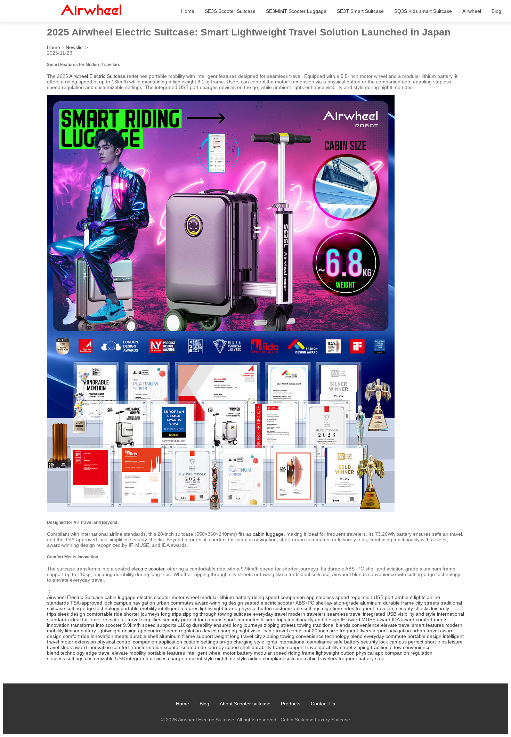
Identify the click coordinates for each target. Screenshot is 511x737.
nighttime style (231, 658)
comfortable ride (104, 614)
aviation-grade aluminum (354, 603)
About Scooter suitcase (245, 703)
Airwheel (471, 11)
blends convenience (358, 625)
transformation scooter (155, 647)
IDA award (403, 619)
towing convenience (302, 636)
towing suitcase (235, 614)
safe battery (346, 642)
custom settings (201, 642)
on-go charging (236, 642)
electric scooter (147, 569)
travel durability (322, 647)
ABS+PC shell (310, 603)
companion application (157, 642)
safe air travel (125, 619)
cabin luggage (268, 534)
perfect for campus (201, 619)
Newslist (75, 47)
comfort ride (76, 636)
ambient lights (410, 597)
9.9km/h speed (139, 625)
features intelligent (187, 653)
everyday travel (270, 614)
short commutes (241, 619)
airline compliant (266, 658)
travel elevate (113, 653)
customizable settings (297, 608)
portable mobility (139, 608)
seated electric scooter (269, 603)
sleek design (71, 614)
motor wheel (185, 597)
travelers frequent (337, 658)
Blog (496, 11)
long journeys (247, 625)
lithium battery (80, 630)
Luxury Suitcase (332, 719)
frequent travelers (375, 608)
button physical (357, 653)
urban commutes (175, 603)
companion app (298, 597)
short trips (436, 642)
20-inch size (325, 630)
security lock (374, 642)
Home (187, 11)
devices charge (166, 658)
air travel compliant (289, 630)
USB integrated (131, 658)
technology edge (78, 653)
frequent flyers (355, 630)
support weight (212, 636)
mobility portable (147, 653)
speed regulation (182, 630)
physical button (255, 608)
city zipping (266, 636)
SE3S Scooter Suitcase (230, 11)
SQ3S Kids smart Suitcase (423, 11)
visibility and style (417, 614)
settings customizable (90, 658)
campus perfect (406, 642)
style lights (265, 642)
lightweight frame (218, 608)
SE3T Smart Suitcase (360, 11)
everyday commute (385, 636)
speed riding (286, 653)
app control (150, 630)
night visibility (252, 630)
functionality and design (313, 619)
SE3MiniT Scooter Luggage (296, 11)
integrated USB (379, 614)
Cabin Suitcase (297, 719)
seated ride (193, 647)
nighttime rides (338, 608)
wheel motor (222, 653)
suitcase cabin (301, 658)
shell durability (255, 647)
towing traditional (315, 625)
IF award (350, 619)
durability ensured (212, 625)
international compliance (305, 642)
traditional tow (386, 647)
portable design (424, 636)
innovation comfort (108, 647)
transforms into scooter (96, 625)
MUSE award (376, 619)
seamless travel (344, 614)
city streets (427, 603)
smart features (428, 625)
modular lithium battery (225, 597)
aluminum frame (177, 636)
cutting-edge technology (92, 608)
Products (290, 703)
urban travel (425, 630)
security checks (413, 608)
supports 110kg (174, 625)
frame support (288, 647)
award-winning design (219, 603)
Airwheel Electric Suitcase (97, 76)
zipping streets (280, 625)
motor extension (78, 642)
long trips (171, 614)
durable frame (398, 603)
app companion (392, 653)
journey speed (223, 647)
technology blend (344, 636)
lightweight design (117, 630)
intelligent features (178, 608)
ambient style (199, 658)
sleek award (73, 647)
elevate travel (396, 625)
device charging (219, 630)
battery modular (254, 653)
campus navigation (134, 603)
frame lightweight (320, 653)
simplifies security (160, 619)
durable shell (144, 636)
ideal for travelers (89, 619)
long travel (241, 636)
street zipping (355, 647)
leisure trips (273, 619)
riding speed (265, 597)
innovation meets (109, 636)
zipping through (199, 614)
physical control (114, 642)
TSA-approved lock (91, 603)
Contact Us (323, 703)
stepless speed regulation (344, 597)
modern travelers (307, 614)
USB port (384, 597)
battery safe (371, 658)
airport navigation (392, 630)
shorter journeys (142, 614)
